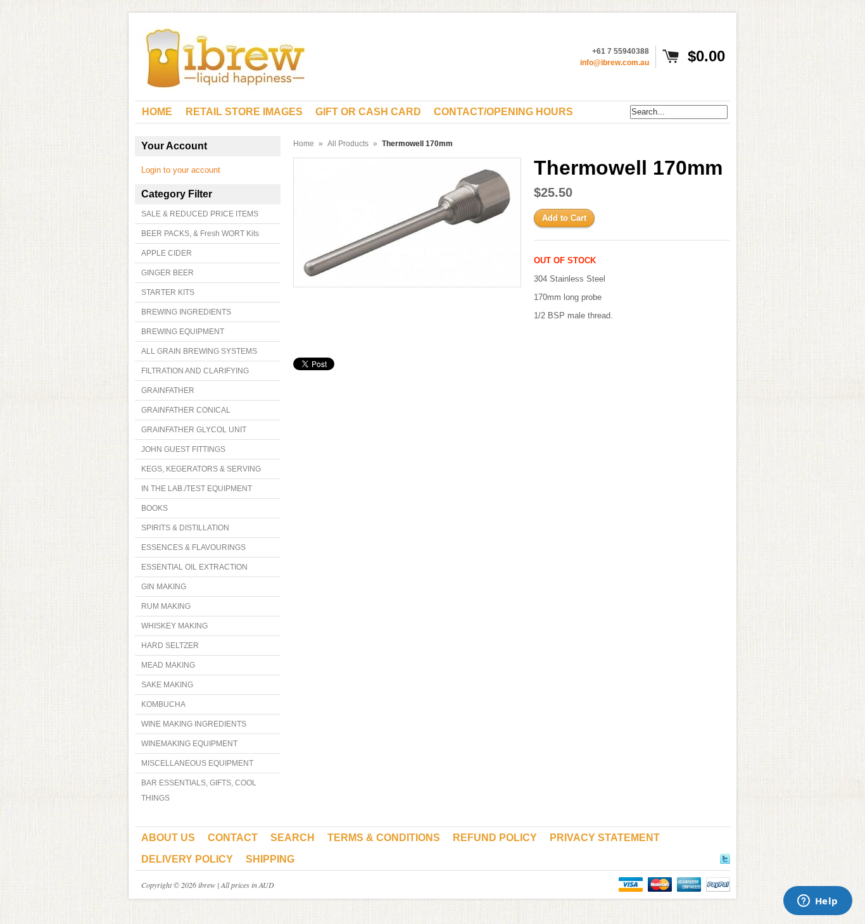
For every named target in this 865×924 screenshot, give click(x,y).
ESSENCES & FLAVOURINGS (193, 547)
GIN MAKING (163, 586)
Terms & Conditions (383, 837)
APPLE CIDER (166, 253)
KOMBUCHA (163, 704)
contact (233, 837)
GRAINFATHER (167, 390)
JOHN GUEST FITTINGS (183, 449)
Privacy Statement (605, 837)
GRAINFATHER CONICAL (185, 410)
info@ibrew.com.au (614, 62)
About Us (168, 837)
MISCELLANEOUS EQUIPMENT (197, 763)
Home (303, 143)
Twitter (725, 857)
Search (292, 837)
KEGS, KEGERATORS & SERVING (201, 469)
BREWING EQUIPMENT (182, 331)
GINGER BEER (167, 272)
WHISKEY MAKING (174, 625)
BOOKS (154, 508)
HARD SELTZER (170, 645)
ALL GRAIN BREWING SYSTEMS (199, 351)
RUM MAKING (166, 606)
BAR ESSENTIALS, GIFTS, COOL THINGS (198, 790)
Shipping (270, 859)
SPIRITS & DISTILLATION (185, 527)
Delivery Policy (187, 859)
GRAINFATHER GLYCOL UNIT (193, 429)
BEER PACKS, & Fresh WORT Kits (200, 233)
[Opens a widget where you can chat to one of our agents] (817, 902)
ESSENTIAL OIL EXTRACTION (194, 567)
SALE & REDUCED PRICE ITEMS (199, 213)
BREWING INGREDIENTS (186, 312)
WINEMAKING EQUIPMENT (189, 743)
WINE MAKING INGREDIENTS (193, 724)
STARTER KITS (167, 292)
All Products (348, 143)
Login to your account (180, 170)
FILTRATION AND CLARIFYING (195, 370)
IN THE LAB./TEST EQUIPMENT (196, 488)
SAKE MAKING (167, 684)
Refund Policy (495, 837)
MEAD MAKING (168, 665)
